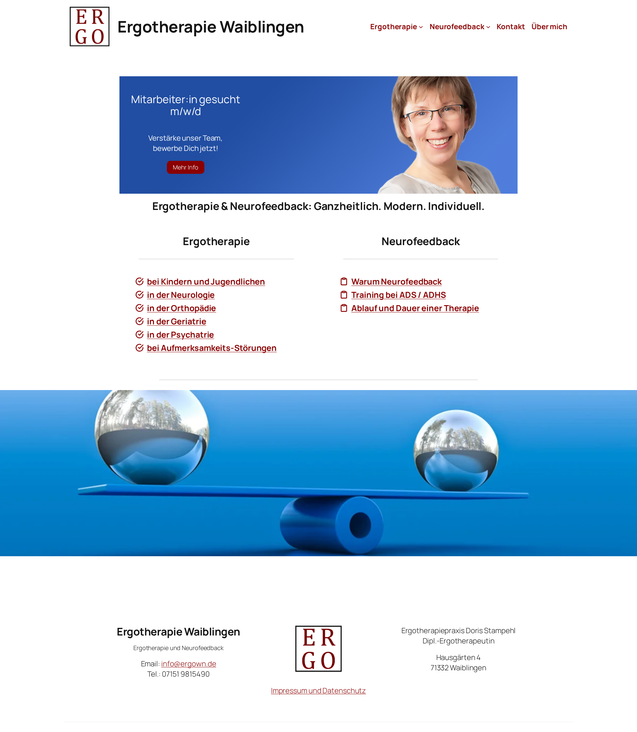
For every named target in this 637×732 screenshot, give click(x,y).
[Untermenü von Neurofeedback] (488, 26)
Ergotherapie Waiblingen (210, 26)
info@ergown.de (188, 664)
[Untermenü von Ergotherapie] (421, 26)
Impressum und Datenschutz (318, 691)
